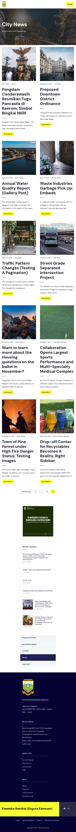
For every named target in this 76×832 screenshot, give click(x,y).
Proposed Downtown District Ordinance (50, 96)
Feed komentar (27, 793)
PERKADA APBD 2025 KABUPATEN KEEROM (38, 591)
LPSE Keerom (27, 763)
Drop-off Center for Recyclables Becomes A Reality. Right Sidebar (55, 451)
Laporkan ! (26, 664)
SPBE (24, 770)
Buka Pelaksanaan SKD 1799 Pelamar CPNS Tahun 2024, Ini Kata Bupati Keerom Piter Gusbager (44, 604)
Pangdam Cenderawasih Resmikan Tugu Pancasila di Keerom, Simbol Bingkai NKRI (17, 101)
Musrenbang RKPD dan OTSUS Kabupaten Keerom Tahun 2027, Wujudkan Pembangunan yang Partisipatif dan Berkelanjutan (37, 557)
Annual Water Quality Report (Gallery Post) (16, 188)
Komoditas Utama (29, 644)
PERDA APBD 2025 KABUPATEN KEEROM (37, 570)
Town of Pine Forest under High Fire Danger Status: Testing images (18, 451)
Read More (9, 134)
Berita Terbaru (19, 178)
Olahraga (56, 342)
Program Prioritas (29, 638)
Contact (25, 651)
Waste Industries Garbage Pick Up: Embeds (56, 188)
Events (39, 820)
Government (26, 767)
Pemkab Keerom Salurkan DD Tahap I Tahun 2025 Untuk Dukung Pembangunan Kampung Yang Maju (44, 620)
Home (18, 820)
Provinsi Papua (27, 760)
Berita (13, 84)
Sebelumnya (26, 492)
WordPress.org (27, 796)
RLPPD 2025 (27, 580)
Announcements (28, 820)
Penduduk (58, 84)
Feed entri (25, 789)
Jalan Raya (18, 258)
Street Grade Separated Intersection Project (52, 270)
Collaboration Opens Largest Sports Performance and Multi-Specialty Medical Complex (57, 359)
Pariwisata (63, 342)
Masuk (24, 786)
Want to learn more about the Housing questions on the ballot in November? (18, 359)
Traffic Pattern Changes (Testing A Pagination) (18, 268)
